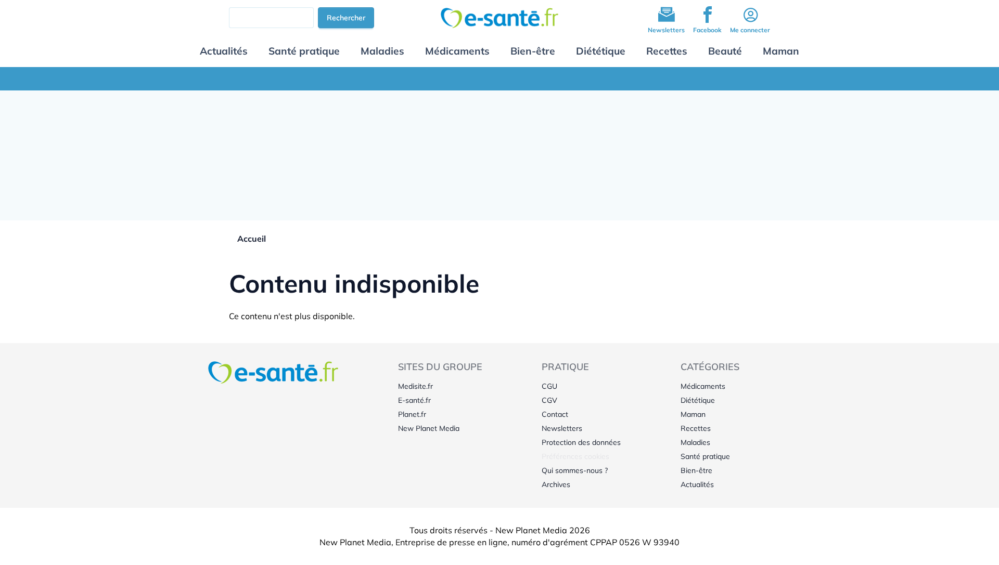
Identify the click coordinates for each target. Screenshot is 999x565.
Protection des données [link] (581, 442)
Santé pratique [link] (705, 456)
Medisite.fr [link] (415, 386)
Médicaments (457, 51)
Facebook (707, 30)
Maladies (382, 51)
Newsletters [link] (562, 428)
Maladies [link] (695, 442)
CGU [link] (549, 386)
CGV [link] (549, 400)
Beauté (725, 51)
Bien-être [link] (696, 470)
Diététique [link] (698, 400)
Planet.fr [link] (412, 414)
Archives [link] (556, 484)
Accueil (251, 238)
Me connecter (750, 30)
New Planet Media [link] (428, 428)
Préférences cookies (575, 456)
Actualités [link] (697, 484)
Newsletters (666, 30)
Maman (781, 51)
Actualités (224, 51)
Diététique (600, 51)
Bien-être (532, 51)
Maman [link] (693, 414)
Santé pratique (304, 51)
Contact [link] (555, 414)
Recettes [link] (696, 428)
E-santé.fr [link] (414, 400)
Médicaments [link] (703, 386)
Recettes (666, 51)
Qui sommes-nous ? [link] (575, 470)
